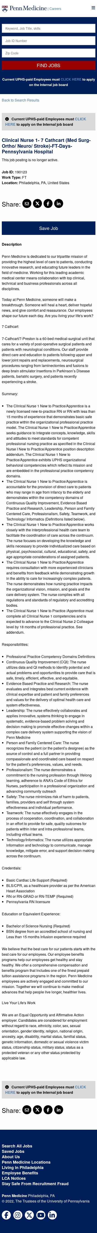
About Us (11, 1157)
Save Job (48, 228)
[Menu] (93, 7)
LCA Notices (14, 1178)
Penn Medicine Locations (26, 1162)
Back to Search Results (20, 100)
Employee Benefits (20, 1173)
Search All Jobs (17, 1146)
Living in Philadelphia (23, 1167)
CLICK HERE (71, 79)
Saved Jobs (13, 1151)
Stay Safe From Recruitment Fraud (35, 1184)
